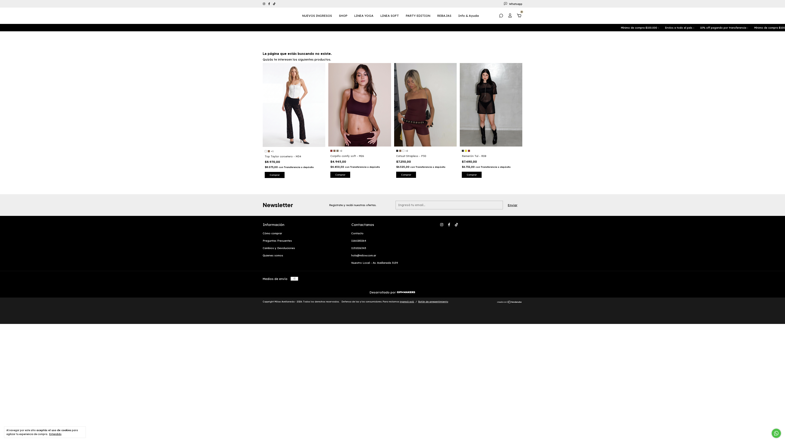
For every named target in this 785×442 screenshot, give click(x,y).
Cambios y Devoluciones (279, 248)
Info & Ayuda (468, 16)
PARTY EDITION (418, 16)
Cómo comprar (272, 233)
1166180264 (358, 240)
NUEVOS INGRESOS (317, 16)
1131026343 (358, 248)
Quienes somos (273, 255)
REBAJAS (444, 16)
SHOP (343, 16)
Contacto (357, 233)
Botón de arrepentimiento (433, 301)
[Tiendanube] (509, 302)
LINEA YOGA (363, 16)
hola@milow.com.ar (363, 255)
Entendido (55, 434)
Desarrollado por (383, 292)
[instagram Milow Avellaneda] (264, 4)
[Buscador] (501, 16)
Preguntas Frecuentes (277, 240)
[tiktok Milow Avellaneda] (274, 4)
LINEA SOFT (389, 16)
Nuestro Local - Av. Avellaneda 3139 (374, 262)
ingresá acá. (407, 301)
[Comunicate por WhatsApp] (776, 433)
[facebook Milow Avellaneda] (269, 4)
